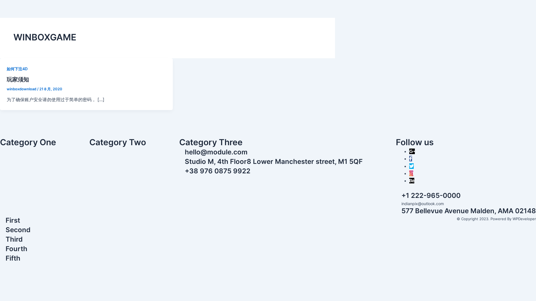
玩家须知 (18, 79)
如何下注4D (17, 68)
